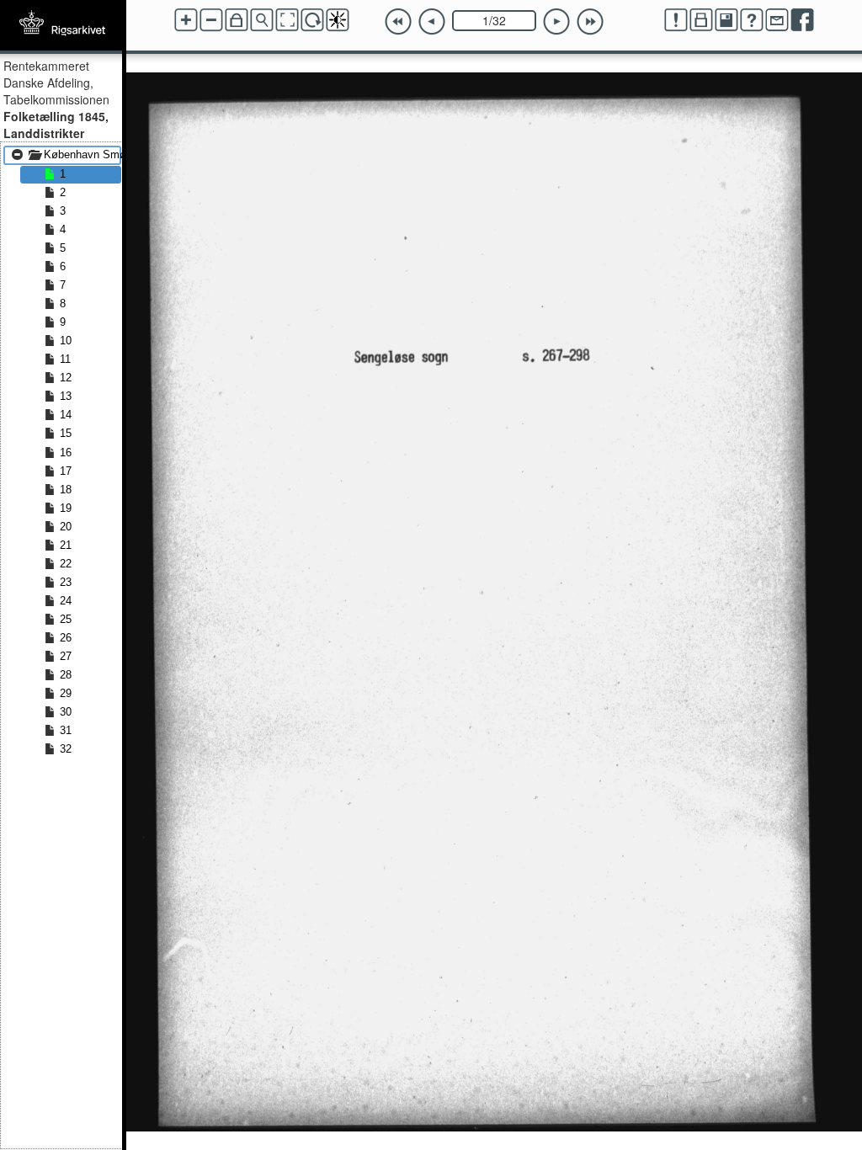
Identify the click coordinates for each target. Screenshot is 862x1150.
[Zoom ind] (186, 20)
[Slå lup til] (262, 20)
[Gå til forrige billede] (431, 21)
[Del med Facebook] (802, 20)
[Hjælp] (752, 20)
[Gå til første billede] (398, 21)
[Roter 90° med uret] (312, 20)
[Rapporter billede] (676, 20)
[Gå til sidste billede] (590, 21)
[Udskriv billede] (701, 20)
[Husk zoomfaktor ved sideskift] (236, 20)
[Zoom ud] (211, 20)
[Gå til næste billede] (556, 21)
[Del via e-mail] (777, 20)
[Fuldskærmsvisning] (287, 20)
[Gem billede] (726, 20)
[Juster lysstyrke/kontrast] (337, 20)
